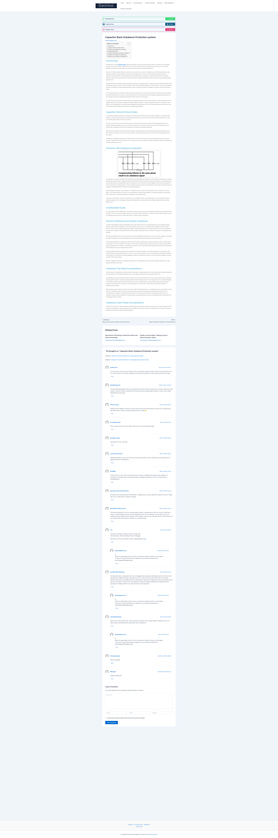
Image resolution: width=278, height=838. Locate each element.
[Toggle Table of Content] (128, 44)
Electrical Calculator (126, 8)
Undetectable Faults (113, 51)
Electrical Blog (138, 3)
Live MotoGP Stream (115, 617)
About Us (128, 3)
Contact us (131, 824)
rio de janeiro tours (115, 422)
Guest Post (139, 826)
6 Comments (108, 340)
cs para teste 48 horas (116, 453)
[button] (142, 3)
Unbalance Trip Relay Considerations (117, 54)
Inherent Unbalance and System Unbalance (119, 53)
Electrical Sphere (152, 834)
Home (122, 3)
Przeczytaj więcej (115, 656)
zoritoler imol (113, 367)
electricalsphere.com (120, 550)
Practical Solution (150, 3)
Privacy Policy (139, 824)
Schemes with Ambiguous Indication (117, 49)
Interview (159, 3)
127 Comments (143, 340)
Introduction (111, 46)
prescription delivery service (118, 508)
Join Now (171, 19)
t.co (111, 530)
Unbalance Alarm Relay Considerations (117, 56)
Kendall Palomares (115, 385)
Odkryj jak (113, 671)
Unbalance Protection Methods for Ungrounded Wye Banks (127, 356)
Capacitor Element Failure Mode (116, 47)
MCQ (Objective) (169, 3)
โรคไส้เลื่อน (113, 471)
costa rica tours (114, 404)
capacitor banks (122, 64)
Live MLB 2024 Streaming (117, 572)
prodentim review (115, 438)
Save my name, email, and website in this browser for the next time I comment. (126, 718)
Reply (112, 376)
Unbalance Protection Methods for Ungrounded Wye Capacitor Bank (130, 359)
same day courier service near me (119, 491)
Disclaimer (147, 824)
